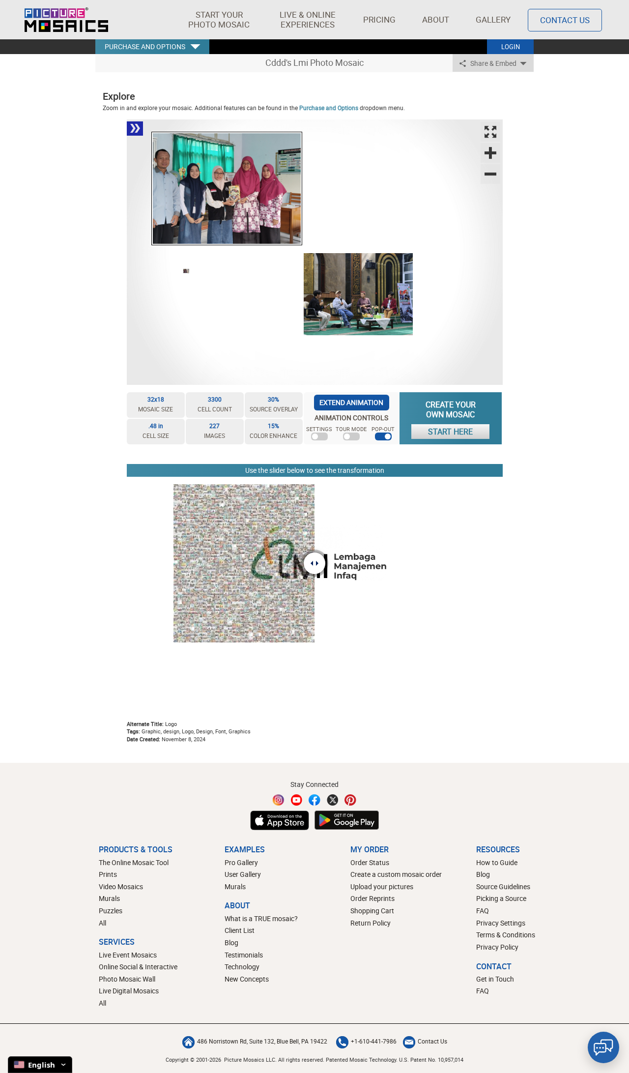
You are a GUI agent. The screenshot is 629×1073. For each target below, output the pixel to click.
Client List (240, 930)
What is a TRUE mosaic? (261, 918)
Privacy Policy (497, 947)
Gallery (493, 19)
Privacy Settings (500, 923)
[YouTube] (297, 800)
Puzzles (110, 910)
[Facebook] (314, 800)
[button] (218, 19)
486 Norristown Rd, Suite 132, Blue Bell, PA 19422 (262, 1041)
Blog (231, 942)
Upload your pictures (381, 886)
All (102, 923)
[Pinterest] (350, 800)
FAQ (482, 910)
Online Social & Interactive (138, 966)
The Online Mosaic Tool (134, 862)
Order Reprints (372, 898)
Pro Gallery (241, 862)
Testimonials (244, 954)
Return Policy (370, 923)
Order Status (369, 862)
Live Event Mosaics (128, 954)
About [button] (435, 19)
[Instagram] (279, 800)
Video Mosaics (121, 886)
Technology (242, 966)
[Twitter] (333, 800)
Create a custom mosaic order (396, 874)
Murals (109, 898)
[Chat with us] (603, 1047)
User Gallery (243, 874)
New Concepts (247, 979)
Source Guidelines (503, 886)
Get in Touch (495, 979)
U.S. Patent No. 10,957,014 (431, 1059)
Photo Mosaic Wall (127, 979)
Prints (108, 874)
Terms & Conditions (505, 934)
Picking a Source (501, 898)
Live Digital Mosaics (129, 990)
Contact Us (565, 20)
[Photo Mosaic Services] (66, 19)
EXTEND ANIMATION (351, 402)
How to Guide (496, 862)
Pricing (379, 19)
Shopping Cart (372, 910)
